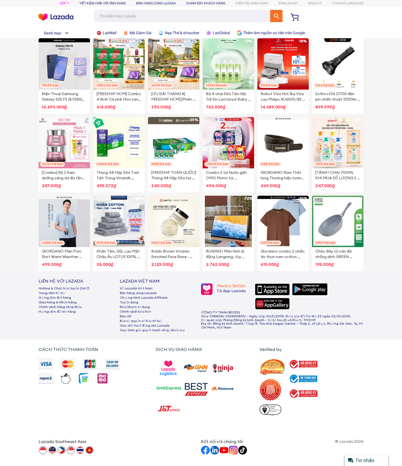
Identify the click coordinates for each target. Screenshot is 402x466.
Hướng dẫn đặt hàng (55, 297)
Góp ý (64, 3)
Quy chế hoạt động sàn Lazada (145, 325)
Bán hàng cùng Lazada (138, 293)
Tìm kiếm (276, 16)
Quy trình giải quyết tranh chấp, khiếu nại (152, 330)
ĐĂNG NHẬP (288, 3)
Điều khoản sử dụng (135, 307)
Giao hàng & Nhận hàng (58, 302)
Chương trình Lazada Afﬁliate (143, 297)
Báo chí (125, 316)
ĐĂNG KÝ (315, 3)
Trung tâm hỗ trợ (52, 293)
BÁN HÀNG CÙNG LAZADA (156, 3)
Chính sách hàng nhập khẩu (60, 307)
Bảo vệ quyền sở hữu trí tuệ (141, 321)
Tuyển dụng (129, 302)
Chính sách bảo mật (135, 311)
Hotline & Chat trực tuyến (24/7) (64, 288)
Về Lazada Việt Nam (136, 288)
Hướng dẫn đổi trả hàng (57, 311)
